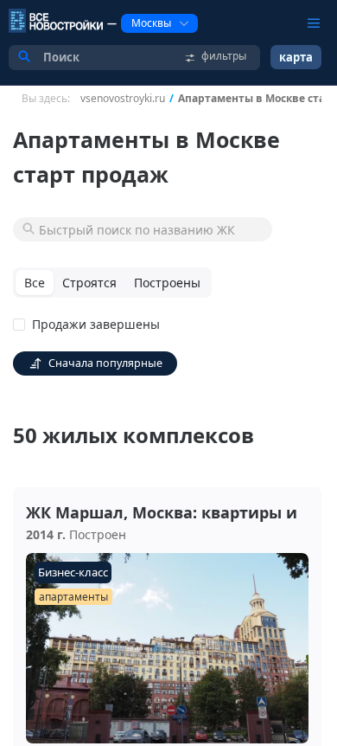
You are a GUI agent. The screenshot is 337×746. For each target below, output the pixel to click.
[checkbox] (90, 324)
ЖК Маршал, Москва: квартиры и (161, 512)
